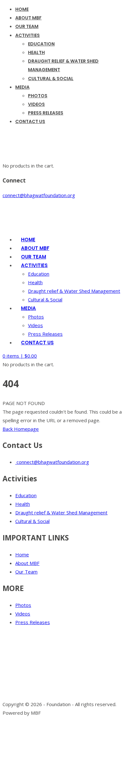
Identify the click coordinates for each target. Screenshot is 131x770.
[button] (20, 356)
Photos (23, 605)
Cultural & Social (50, 78)
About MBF (27, 563)
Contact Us (30, 121)
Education (26, 495)
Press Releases (45, 113)
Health (35, 282)
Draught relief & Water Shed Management (63, 65)
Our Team (26, 571)
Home (22, 554)
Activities (27, 35)
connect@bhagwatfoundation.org (52, 462)
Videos (35, 325)
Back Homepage (21, 429)
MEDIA (22, 87)
